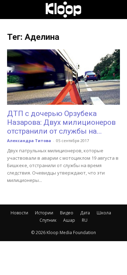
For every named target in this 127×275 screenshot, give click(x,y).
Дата (85, 213)
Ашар (69, 220)
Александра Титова (29, 140)
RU (84, 220)
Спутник (48, 220)
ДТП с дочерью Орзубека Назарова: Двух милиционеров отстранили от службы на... (61, 122)
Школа (104, 213)
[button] (12, 9)
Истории (44, 213)
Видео (66, 213)
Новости (19, 213)
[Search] (117, 9)
